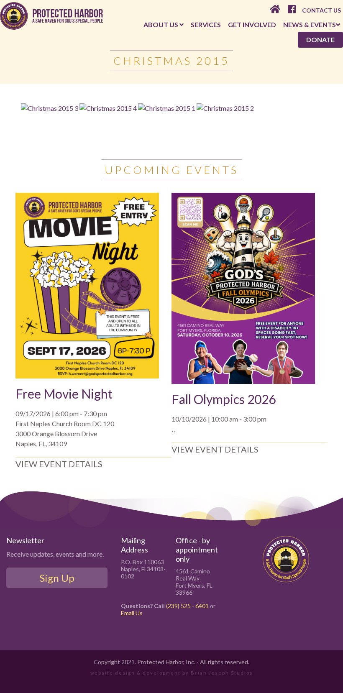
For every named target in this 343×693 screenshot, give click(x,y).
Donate (320, 39)
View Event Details (58, 464)
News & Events (309, 24)
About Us (161, 24)
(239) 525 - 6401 (187, 605)
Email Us (132, 612)
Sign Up (57, 578)
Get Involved (252, 24)
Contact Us (321, 10)
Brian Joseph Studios (222, 672)
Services (206, 24)
